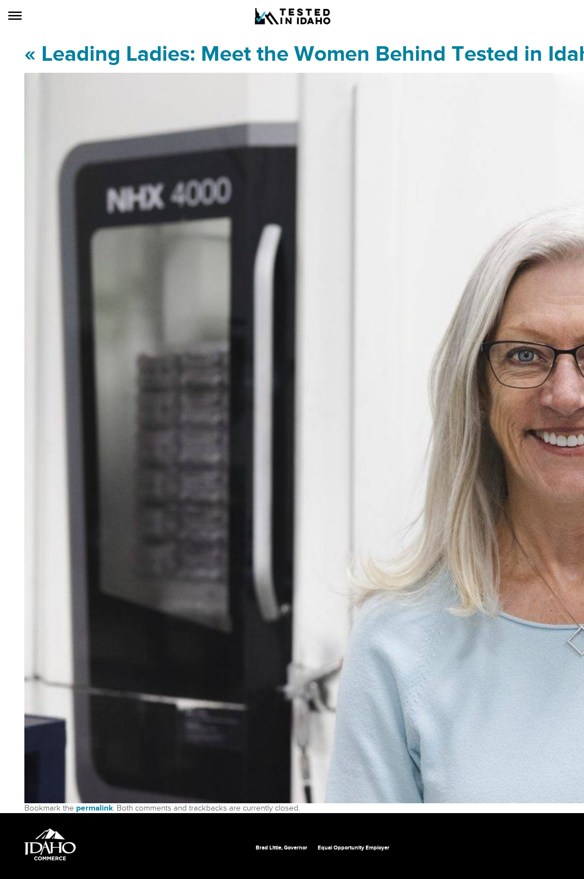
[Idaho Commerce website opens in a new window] (50, 844)
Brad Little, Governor (281, 847)
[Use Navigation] (15, 16)
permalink (94, 808)
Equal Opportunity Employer (353, 847)
